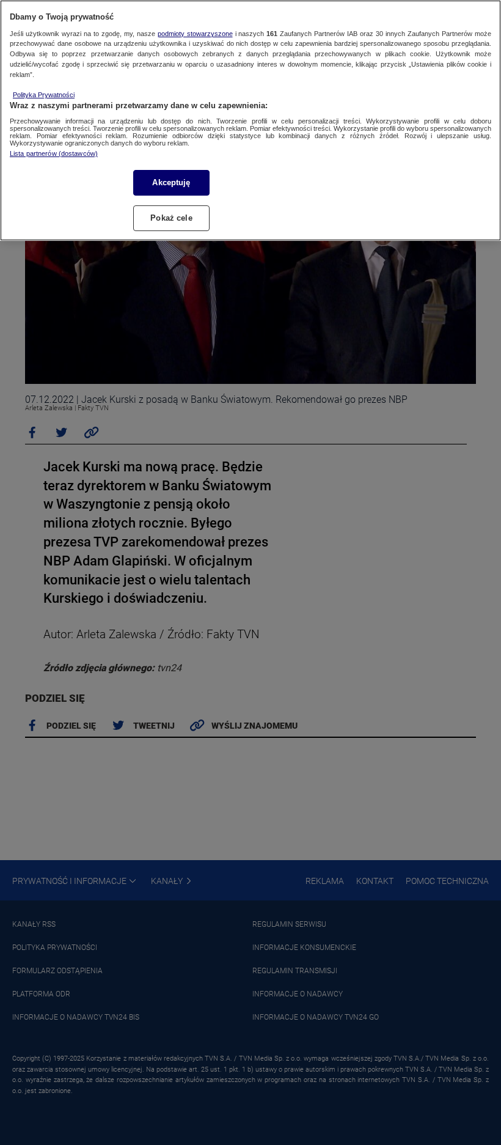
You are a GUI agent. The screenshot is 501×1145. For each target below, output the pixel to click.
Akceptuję (171, 182)
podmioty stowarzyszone (195, 33)
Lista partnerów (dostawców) (54, 153)
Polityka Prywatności (44, 94)
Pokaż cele (171, 218)
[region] (250, 120)
